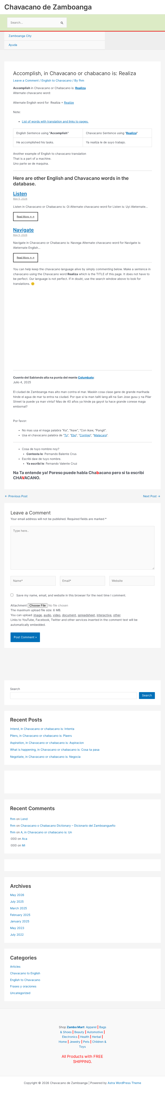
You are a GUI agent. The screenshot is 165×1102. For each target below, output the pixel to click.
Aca (24, 838)
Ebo (73, 435)
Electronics (69, 1036)
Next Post (151, 496)
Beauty (79, 1032)
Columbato (86, 377)
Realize (69, 102)
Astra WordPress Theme (124, 1083)
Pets (86, 1041)
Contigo (85, 435)
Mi (23, 845)
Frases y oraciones (23, 986)
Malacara (100, 435)
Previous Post (16, 496)
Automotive (95, 1032)
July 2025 (17, 901)
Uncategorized (20, 993)
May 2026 (17, 895)
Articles (15, 966)
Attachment (19, 605)
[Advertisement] (82, 331)
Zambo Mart (75, 1027)
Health (84, 1036)
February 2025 (20, 915)
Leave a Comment (26, 80)
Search (15, 689)
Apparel (91, 1027)
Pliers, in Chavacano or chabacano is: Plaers (41, 735)
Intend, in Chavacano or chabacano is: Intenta (42, 729)
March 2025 (18, 908)
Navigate (23, 230)
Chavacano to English (25, 973)
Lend (24, 819)
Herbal (96, 1036)
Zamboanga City (20, 36)
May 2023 (17, 928)
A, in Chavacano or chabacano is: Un (46, 832)
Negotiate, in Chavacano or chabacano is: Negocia (45, 756)
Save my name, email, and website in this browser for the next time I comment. (71, 595)
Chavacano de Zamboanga (48, 7)
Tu (65, 435)
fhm (12, 819)
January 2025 (19, 921)
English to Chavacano (56, 80)
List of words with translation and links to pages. (55, 121)
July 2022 (17, 934)
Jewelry (75, 1041)
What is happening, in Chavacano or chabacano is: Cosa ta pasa (54, 749)
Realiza (80, 88)
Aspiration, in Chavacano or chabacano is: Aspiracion (47, 742)
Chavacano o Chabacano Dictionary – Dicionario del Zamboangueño (68, 825)
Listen (20, 193)
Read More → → (25, 216)
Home (63, 1041)
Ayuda (13, 45)
